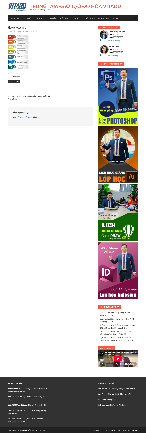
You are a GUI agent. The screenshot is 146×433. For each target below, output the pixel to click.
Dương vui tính (112, 399)
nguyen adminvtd (31, 31)
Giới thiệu (27, 18)
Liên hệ (116, 18)
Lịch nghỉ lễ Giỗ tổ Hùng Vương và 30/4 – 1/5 (117, 313)
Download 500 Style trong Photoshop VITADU (118, 319)
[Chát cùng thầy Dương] (104, 34)
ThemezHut (134, 430)
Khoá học (40, 18)
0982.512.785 (117, 34)
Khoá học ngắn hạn (59, 18)
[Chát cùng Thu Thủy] (104, 49)
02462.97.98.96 (129, 388)
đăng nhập (24, 117)
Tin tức (77, 18)
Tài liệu (89, 18)
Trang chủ (15, 18)
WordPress (111, 430)
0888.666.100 (118, 52)
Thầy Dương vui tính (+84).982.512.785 (117, 394)
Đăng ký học (104, 18)
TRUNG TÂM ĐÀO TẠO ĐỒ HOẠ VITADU (75, 6)
